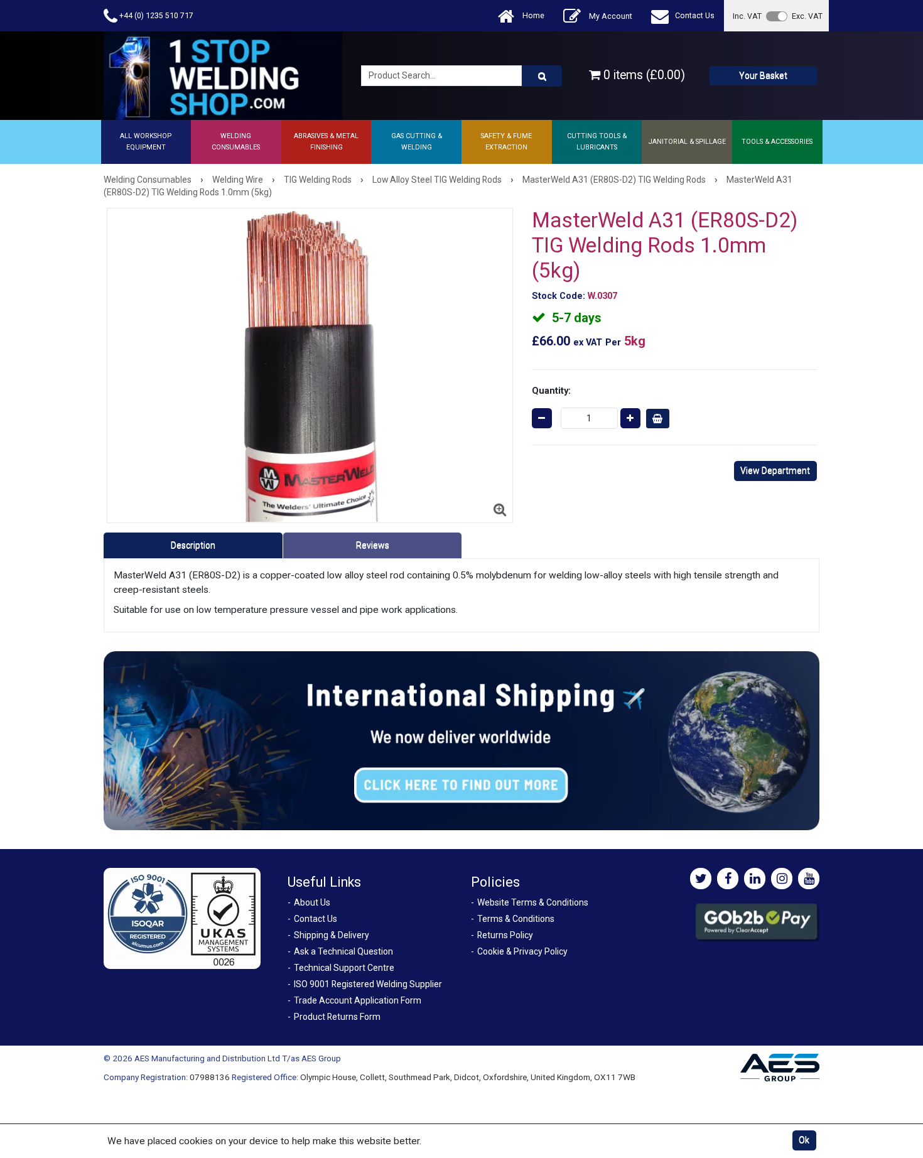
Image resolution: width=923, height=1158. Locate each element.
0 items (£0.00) (642, 75)
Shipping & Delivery (331, 935)
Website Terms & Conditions (532, 902)
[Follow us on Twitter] (700, 878)
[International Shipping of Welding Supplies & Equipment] (461, 739)
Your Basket (763, 75)
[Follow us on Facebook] (727, 878)
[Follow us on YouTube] (808, 878)
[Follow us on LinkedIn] (754, 878)
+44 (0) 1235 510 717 (155, 15)
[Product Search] (542, 76)
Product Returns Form (337, 1017)
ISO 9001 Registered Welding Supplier (368, 984)
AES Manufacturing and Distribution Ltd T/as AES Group (237, 1058)
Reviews (372, 545)
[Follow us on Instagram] (781, 878)
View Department (775, 470)
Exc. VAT (807, 16)
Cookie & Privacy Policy (522, 951)
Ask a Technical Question (343, 951)
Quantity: (551, 390)
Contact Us (695, 15)
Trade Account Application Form (357, 1000)
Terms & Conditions (515, 919)
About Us (312, 902)
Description (193, 545)
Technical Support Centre (344, 968)
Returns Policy (505, 935)
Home (532, 15)
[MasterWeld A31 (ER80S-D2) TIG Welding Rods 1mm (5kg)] (309, 365)
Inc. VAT (747, 16)
